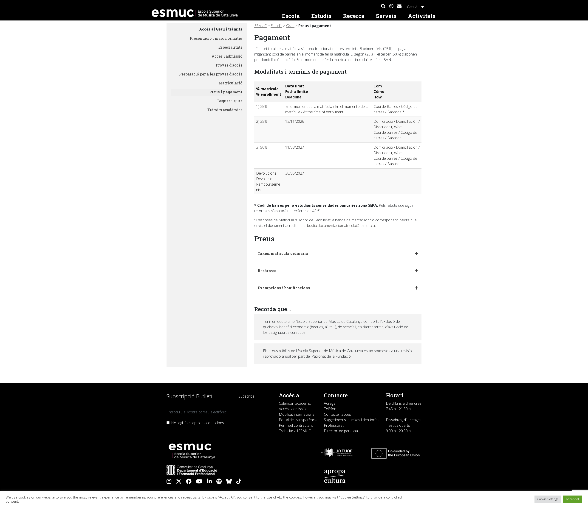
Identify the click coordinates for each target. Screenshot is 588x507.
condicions (215, 422)
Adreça (330, 403)
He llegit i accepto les (197, 422)
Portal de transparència (298, 419)
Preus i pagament (225, 91)
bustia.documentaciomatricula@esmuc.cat (341, 225)
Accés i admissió (227, 56)
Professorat (334, 425)
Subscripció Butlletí (189, 396)
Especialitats (230, 47)
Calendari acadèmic (295, 403)
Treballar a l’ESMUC (295, 430)
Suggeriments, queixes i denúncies (351, 419)
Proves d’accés (229, 65)
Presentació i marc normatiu (216, 38)
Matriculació (230, 83)
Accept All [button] (573, 499)
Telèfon (330, 408)
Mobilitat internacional (297, 414)
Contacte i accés (337, 414)
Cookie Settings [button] (547, 499)
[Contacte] (399, 5)
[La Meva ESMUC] (391, 6)
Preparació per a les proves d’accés (210, 74)
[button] (383, 6)
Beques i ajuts (229, 100)
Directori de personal (341, 430)
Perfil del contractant (296, 425)
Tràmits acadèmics (224, 109)
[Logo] (212, 13)
